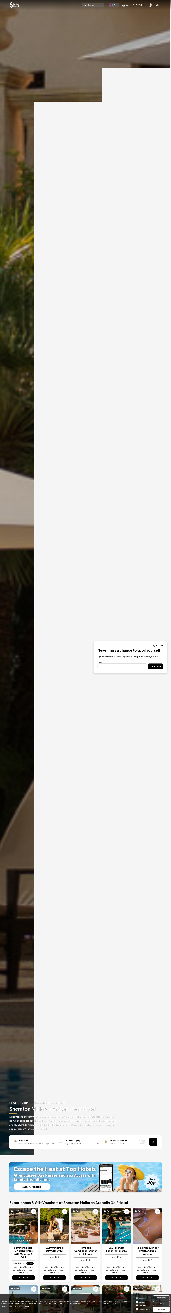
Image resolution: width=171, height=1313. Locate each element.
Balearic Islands (42, 1102)
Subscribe (155, 666)
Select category (72, 1141)
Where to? (24, 1141)
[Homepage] (15, 5)
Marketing (142, 1305)
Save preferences (161, 1297)
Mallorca (60, 1102)
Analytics (142, 1302)
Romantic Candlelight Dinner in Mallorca (85, 1250)
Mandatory (143, 1299)
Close (159, 645)
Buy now (23, 1277)
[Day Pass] (85, 1177)
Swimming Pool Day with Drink (55, 1249)
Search (153, 1142)
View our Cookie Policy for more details (15, 1306)
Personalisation (145, 1309)
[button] (79, 1143)
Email (100, 662)
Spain (25, 1102)
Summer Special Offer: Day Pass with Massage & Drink (23, 1252)
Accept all (161, 1309)
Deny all (161, 1303)
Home (12, 1102)
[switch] (142, 1142)
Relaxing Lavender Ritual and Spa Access (148, 1250)
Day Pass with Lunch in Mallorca (116, 1249)
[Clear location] (48, 1144)
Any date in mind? (118, 1140)
